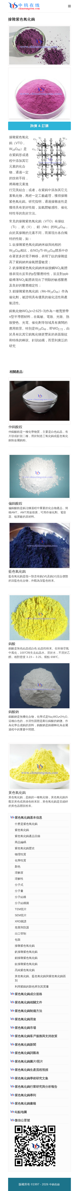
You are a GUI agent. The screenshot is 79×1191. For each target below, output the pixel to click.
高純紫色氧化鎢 (25, 970)
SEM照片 (21, 915)
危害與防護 (22, 927)
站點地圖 (21, 1112)
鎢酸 (12, 644)
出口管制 (20, 933)
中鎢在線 (54, 1184)
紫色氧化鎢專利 (25, 1095)
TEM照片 (21, 909)
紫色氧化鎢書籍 (25, 1103)
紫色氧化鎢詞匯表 (27, 1053)
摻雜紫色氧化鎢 (25, 945)
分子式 (19, 884)
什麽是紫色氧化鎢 (26, 823)
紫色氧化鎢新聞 (25, 1044)
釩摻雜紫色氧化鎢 (26, 951)
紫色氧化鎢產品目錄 (27, 836)
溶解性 (19, 878)
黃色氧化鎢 (17, 793)
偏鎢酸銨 (15, 503)
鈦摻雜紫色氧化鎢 (26, 964)
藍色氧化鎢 (17, 571)
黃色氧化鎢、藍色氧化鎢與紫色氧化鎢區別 (40, 978)
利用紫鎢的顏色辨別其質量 (32, 986)
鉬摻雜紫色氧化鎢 (26, 958)
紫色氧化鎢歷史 (25, 848)
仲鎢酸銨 (15, 427)
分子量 (19, 890)
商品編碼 (20, 842)
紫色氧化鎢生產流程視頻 (31, 1069)
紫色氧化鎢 (22, 830)
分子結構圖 (22, 903)
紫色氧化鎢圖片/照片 (29, 1061)
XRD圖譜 (20, 921)
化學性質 (20, 860)
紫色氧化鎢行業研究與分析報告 (36, 1086)
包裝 (17, 939)
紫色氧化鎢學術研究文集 (31, 1078)
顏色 (17, 866)
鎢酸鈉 (14, 712)
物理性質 (20, 854)
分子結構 (20, 897)
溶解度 (19, 872)
